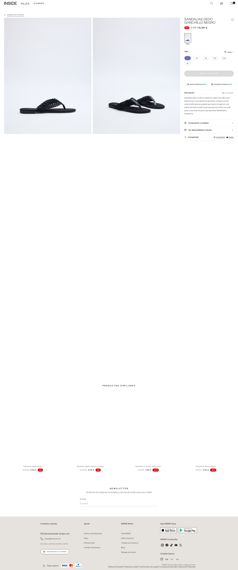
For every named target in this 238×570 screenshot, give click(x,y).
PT (172, 559)
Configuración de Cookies (149, 566)
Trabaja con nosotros (129, 543)
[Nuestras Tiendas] (221, 3)
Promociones (89, 543)
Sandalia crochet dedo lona (148, 466)
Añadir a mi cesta (209, 74)
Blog (123, 547)
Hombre (39, 3)
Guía (230, 52)
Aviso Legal (182, 566)
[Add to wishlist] (232, 19)
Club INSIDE (126, 533)
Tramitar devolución (92, 547)
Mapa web (191, 566)
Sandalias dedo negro (206, 466)
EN (177, 559)
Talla (186, 52)
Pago (86, 538)
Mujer (25, 3)
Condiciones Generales (168, 566)
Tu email (83, 499)
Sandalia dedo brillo (32, 466)
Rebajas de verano (128, 552)
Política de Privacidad (115, 566)
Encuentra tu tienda (56, 552)
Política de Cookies (131, 566)
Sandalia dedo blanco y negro (90, 466)
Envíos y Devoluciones (93, 533)
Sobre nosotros (127, 538)
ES (167, 559)
